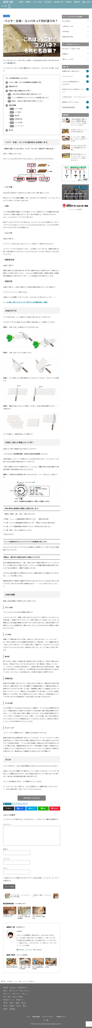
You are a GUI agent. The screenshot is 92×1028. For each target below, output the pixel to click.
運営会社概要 (36, 1016)
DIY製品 (21, 2)
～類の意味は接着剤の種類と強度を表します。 (25, 94)
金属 (6, 1009)
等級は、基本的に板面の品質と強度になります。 (26, 101)
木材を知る (69, 2)
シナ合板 (15, 112)
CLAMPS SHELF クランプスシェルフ (74, 97)
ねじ (6, 990)
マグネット (17, 993)
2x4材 (15, 804)
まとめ (9, 130)
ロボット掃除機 (18, 996)
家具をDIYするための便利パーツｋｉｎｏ (73, 90)
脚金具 (12, 1006)
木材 (26, 804)
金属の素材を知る (67, 37)
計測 (19, 1006)
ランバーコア (17, 126)
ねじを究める (47, 2)
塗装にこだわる (86, 2)
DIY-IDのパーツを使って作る (71, 49)
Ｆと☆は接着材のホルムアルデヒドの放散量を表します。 (29, 97)
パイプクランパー (67, 76)
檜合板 (14, 115)
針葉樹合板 (16, 119)
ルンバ (25, 993)
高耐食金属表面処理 (68, 107)
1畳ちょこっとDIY (67, 59)
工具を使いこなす (58, 2)
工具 (24, 1003)
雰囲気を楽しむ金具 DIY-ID (70, 71)
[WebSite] (20, 950)
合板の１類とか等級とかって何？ (18, 91)
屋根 (18, 1003)
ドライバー (8, 993)
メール (6, 859)
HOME (4, 981)
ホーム (28, 1016)
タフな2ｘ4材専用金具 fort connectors (70, 83)
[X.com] (3, 6)
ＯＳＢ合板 (16, 122)
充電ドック (20, 1000)
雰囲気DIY (28, 2)
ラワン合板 (16, 109)
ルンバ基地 (8, 996)
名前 (5, 849)
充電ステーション (9, 1000)
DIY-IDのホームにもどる (32, 798)
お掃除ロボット (23, 987)
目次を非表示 (23, 78)
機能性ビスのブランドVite (70, 102)
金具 (25, 1006)
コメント (7, 824)
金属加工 (13, 1009)
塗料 (12, 1003)
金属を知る (77, 2)
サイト (5, 868)
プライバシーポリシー (48, 1016)
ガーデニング (14, 990)
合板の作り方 (12, 86)
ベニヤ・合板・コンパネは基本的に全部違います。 (24, 82)
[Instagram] (5, 6)
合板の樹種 (11, 105)
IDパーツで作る (38, 2)
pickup (13, 987)
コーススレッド (25, 990)
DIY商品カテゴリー (61, 1016)
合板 (21, 804)
